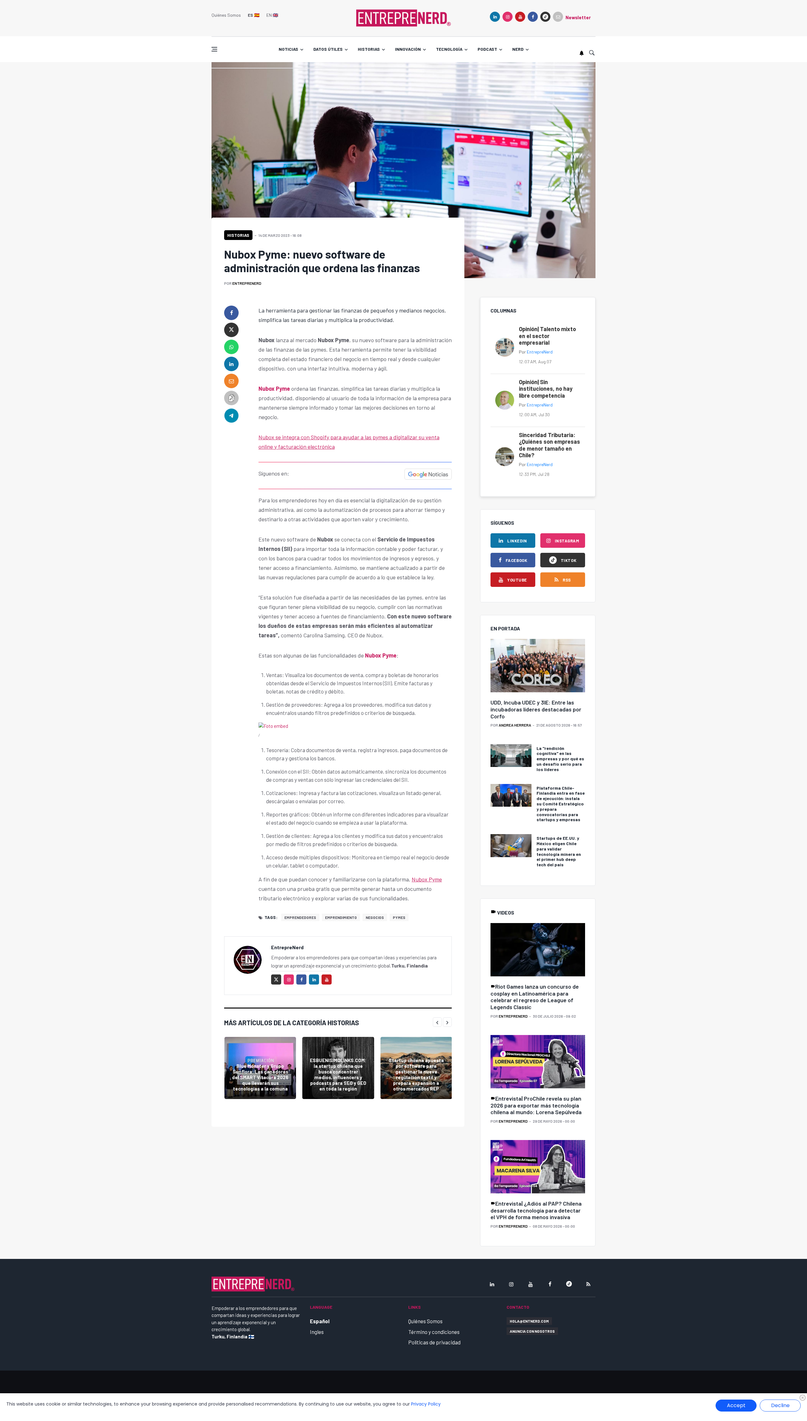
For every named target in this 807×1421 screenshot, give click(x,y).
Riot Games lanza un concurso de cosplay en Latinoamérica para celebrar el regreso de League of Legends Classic (535, 996)
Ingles (317, 1332)
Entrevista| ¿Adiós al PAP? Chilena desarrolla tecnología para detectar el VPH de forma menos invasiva (536, 1210)
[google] (545, 17)
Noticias (288, 49)
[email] (231, 381)
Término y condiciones (434, 1332)
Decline (780, 1405)
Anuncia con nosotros (532, 1331)
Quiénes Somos (226, 15)
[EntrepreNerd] (403, 17)
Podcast (487, 49)
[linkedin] (495, 17)
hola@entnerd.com (529, 1321)
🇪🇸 (253, 15)
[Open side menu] (214, 49)
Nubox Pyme (274, 388)
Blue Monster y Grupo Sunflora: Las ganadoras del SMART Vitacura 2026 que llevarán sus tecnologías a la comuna (260, 1077)
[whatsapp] (231, 347)
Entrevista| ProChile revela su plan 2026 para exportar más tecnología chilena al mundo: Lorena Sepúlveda (536, 1105)
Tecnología (449, 49)
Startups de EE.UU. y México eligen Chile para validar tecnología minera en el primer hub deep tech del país (559, 851)
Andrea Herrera (515, 725)
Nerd (518, 49)
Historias (369, 49)
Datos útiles (328, 49)
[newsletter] (558, 17)
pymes (399, 917)
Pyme (434, 879)
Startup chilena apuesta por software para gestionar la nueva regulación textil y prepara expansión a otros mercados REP (416, 1074)
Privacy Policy (426, 1404)
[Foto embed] (273, 725)
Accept (736, 1405)
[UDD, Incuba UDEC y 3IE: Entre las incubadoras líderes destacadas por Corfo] (538, 666)
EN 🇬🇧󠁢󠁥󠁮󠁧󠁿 (272, 15)
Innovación (408, 49)
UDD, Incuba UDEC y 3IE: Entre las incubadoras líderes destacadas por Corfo (536, 709)
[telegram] (231, 415)
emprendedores (300, 917)
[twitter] (231, 330)
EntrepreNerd (246, 283)
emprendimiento (341, 917)
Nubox (419, 879)
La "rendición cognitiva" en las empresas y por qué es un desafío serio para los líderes (560, 759)
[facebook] (533, 17)
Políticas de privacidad (434, 1342)
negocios (375, 917)
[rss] (588, 1284)
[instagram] (507, 17)
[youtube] (520, 17)
